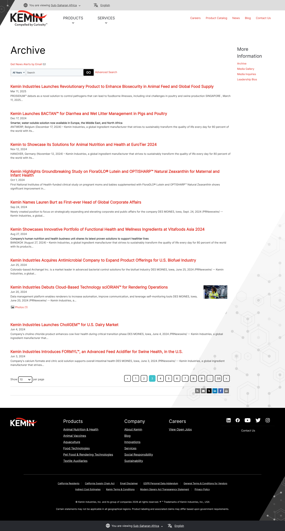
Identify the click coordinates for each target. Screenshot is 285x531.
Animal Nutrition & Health (80, 429)
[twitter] (258, 420)
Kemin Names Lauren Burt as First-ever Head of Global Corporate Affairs (75, 202)
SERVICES (106, 18)
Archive (242, 63)
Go (88, 72)
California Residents (68, 483)
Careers (195, 18)
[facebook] (238, 420)
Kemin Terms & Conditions (120, 489)
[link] (28, 18)
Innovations (132, 442)
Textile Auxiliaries (75, 461)
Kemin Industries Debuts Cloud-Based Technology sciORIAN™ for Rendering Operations (89, 287)
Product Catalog (216, 18)
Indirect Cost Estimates (87, 489)
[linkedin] (228, 420)
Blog (248, 18)
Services (130, 448)
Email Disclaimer (129, 483)
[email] (203, 390)
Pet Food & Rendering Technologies (88, 454)
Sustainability (133, 461)
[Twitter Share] (209, 390)
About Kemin (133, 429)
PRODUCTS (73, 18)
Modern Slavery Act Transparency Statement (164, 489)
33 (218, 378)
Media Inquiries (246, 74)
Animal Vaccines (74, 436)
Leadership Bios (247, 79)
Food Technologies (76, 448)
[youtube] (247, 420)
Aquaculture (71, 442)
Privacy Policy (202, 489)
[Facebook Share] (220, 390)
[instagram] (268, 420)
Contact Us (263, 18)
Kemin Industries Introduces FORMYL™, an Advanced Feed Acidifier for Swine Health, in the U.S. (96, 351)
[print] (226, 390)
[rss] (197, 390)
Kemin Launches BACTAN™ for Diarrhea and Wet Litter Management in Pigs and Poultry (88, 113)
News (236, 18)
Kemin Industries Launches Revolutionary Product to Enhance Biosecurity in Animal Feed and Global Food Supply (112, 86)
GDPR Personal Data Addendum (160, 483)
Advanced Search (106, 72)
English (105, 5)
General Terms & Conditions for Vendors (205, 483)
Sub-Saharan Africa (64, 5)
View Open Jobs (180, 429)
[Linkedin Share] (214, 390)
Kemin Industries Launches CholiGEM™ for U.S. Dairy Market (64, 324)
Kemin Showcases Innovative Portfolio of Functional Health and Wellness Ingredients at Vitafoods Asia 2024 (107, 229)
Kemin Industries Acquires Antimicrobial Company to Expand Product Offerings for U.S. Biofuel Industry (103, 260)
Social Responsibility (138, 454)
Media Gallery (245, 68)
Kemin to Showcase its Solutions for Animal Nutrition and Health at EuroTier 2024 (83, 144)
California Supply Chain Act (100, 483)
